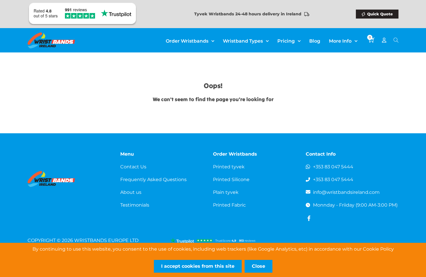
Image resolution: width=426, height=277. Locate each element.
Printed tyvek (229, 167)
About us (130, 192)
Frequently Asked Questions (153, 179)
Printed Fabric (229, 205)
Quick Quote (380, 14)
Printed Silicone (231, 179)
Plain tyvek (226, 192)
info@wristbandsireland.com (346, 192)
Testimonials (134, 205)
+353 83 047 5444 (333, 167)
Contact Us (133, 167)
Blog (314, 41)
